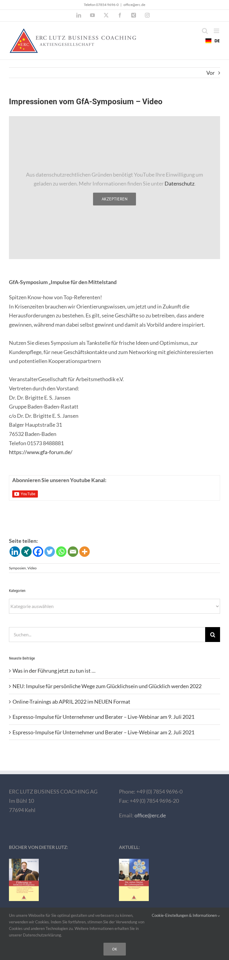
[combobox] (212, 41)
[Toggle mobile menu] (217, 31)
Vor (210, 72)
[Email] (73, 551)
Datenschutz (179, 183)
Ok (114, 949)
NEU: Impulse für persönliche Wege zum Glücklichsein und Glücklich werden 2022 (107, 686)
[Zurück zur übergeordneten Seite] (114, 756)
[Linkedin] (15, 551)
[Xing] (26, 551)
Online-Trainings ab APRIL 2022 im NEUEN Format (71, 701)
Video (32, 568)
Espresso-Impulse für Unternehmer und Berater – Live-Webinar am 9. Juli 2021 (103, 716)
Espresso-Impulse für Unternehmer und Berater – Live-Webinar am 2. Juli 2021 (103, 732)
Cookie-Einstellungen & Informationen (185, 915)
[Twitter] (49, 551)
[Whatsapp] (61, 551)
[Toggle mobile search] (205, 31)
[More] (84, 551)
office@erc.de (134, 4)
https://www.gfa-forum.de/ (40, 452)
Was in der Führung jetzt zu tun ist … (54, 670)
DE (217, 40)
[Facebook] (38, 551)
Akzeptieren (114, 199)
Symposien (17, 568)
